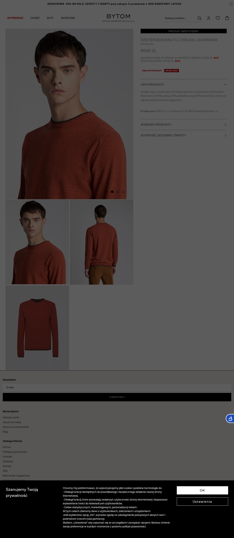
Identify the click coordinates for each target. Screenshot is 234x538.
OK (202, 490)
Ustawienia (202, 501)
